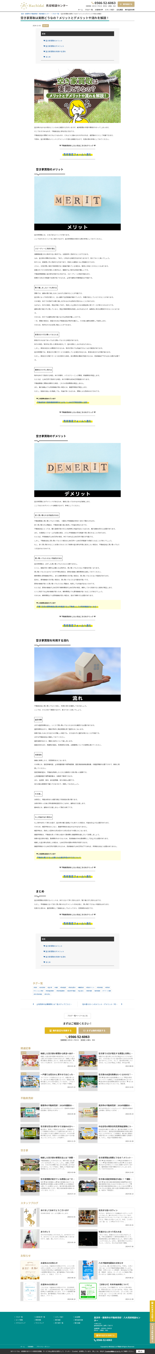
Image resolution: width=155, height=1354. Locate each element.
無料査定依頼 (129, 10)
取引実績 (77, 1323)
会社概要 (120, 10)
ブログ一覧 (89, 10)
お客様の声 (99, 10)
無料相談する (127, 4)
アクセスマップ (20, 1323)
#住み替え (81, 991)
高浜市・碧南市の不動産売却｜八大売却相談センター (117, 1319)
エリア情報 (19, 1320)
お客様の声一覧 (40, 1317)
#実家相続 (89, 991)
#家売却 (107, 987)
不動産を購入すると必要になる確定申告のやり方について (59, 857)
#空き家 (50, 987)
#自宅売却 (42, 987)
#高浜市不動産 (71, 991)
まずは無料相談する (95, 1030)
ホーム (80, 10)
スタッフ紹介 (109, 10)
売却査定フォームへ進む (77, 154)
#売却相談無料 (60, 991)
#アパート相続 (107, 991)
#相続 (56, 987)
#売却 (35, 987)
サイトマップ (39, 1323)
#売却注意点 (71, 987)
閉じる (140, 1351)
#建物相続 (97, 991)
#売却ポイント (90, 987)
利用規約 (30, 1347)
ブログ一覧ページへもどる (77, 1015)
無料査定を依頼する (62, 1030)
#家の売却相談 (38, 994)
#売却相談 (100, 987)
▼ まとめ (47, 57)
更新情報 (38, 1320)
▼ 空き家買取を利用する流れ (54, 51)
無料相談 (58, 1320)
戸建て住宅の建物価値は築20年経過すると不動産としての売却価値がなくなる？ (67, 606)
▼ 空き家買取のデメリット (53, 46)
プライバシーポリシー (43, 1347)
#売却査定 (63, 987)
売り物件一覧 (59, 1323)
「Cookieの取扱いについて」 (112, 1351)
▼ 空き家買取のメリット (52, 40)
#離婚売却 (81, 987)
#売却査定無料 (50, 991)
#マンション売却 (38, 991)
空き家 (45, 25)
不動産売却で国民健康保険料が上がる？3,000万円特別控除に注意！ (63, 402)
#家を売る (47, 994)
